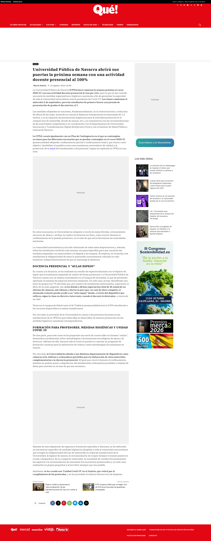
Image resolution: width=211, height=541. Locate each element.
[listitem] (105, 264)
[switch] (136, 270)
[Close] (147, 231)
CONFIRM (88, 306)
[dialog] (105, 270)
